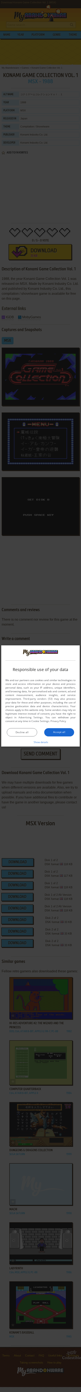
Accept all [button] (59, 732)
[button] (40, 742)
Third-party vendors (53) (38, 699)
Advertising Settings (30, 717)
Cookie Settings (40, 721)
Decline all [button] (22, 732)
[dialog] (40, 696)
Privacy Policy (58, 721)
